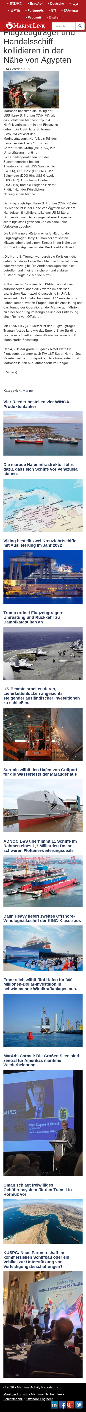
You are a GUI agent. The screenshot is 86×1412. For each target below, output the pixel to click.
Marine (28, 390)
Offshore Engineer (39, 1399)
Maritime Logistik (15, 1394)
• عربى (74, 3)
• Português (34, 10)
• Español (35, 3)
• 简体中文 (14, 3)
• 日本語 (14, 10)
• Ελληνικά (69, 10)
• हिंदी (52, 10)
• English (54, 17)
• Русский (33, 17)
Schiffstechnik (13, 1399)
